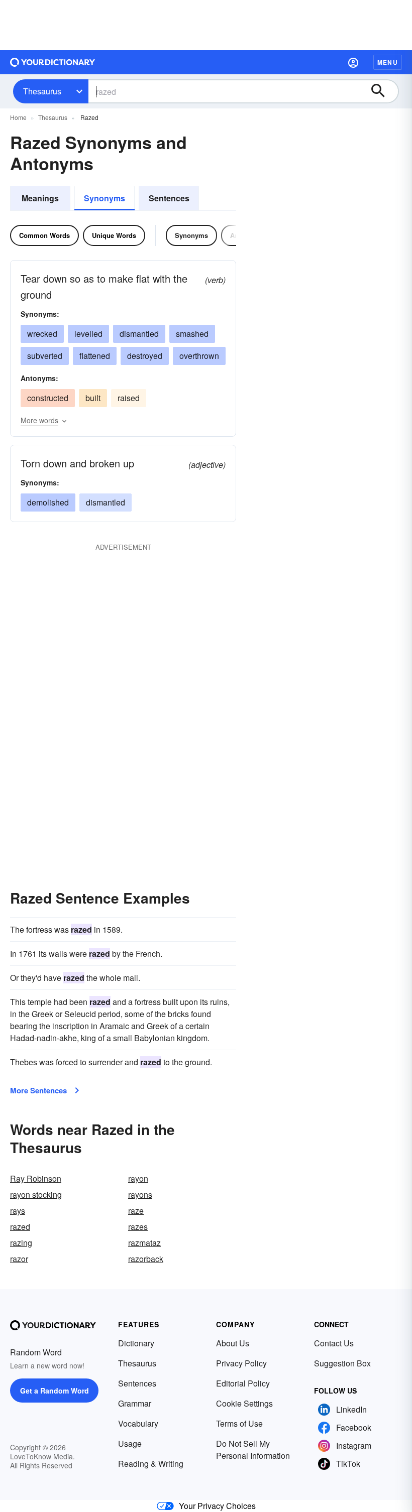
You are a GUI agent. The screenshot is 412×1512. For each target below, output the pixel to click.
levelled (88, 333)
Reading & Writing (150, 1463)
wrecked (42, 333)
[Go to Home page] (52, 62)
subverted (44, 355)
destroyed (144, 355)
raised (129, 398)
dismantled (139, 333)
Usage (130, 1443)
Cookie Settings (244, 1403)
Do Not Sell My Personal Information (253, 1449)
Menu (387, 62)
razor (19, 1259)
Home (18, 117)
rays (17, 1210)
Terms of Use (239, 1423)
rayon (138, 1178)
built (92, 398)
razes (138, 1226)
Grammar (134, 1403)
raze (136, 1210)
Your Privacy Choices (217, 1505)
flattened (94, 355)
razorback (145, 1259)
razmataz (144, 1242)
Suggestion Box (342, 1363)
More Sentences (38, 1090)
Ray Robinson (35, 1178)
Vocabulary (138, 1423)
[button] (353, 62)
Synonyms (104, 198)
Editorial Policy (243, 1383)
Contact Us (334, 1343)
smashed (192, 333)
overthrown (199, 355)
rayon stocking (36, 1194)
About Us (232, 1343)
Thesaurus (42, 91)
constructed (47, 398)
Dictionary (136, 1343)
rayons (140, 1194)
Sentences (169, 198)
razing (21, 1242)
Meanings (40, 198)
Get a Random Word (54, 1390)
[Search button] (383, 91)
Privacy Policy (241, 1363)
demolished (48, 502)
